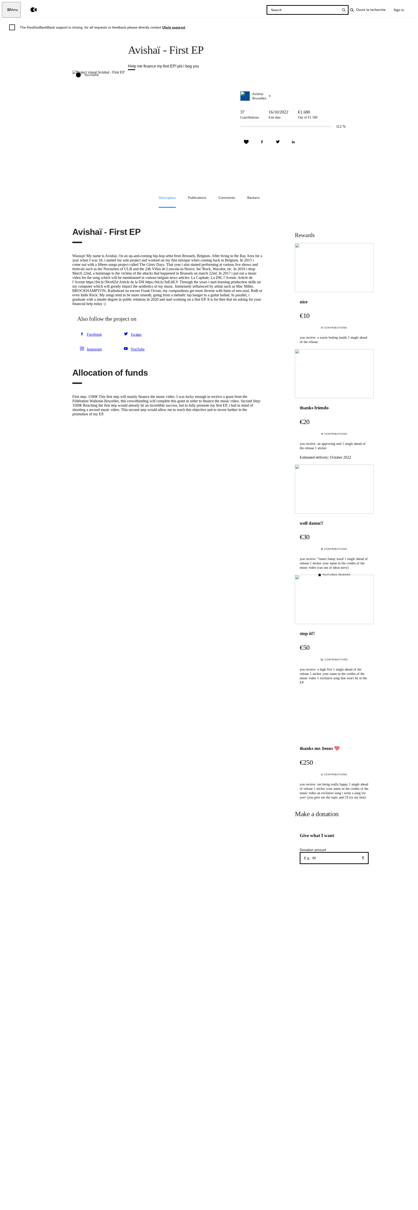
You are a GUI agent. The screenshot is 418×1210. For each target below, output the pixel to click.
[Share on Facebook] (262, 142)
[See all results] (344, 10)
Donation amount (313, 850)
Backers (253, 198)
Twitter (136, 334)
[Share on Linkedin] (293, 142)
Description (167, 198)
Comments (226, 198)
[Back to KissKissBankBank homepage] (30, 9)
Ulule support (173, 27)
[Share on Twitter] (278, 142)
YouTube (138, 349)
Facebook (94, 334)
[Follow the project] (246, 142)
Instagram (94, 349)
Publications (197, 198)
